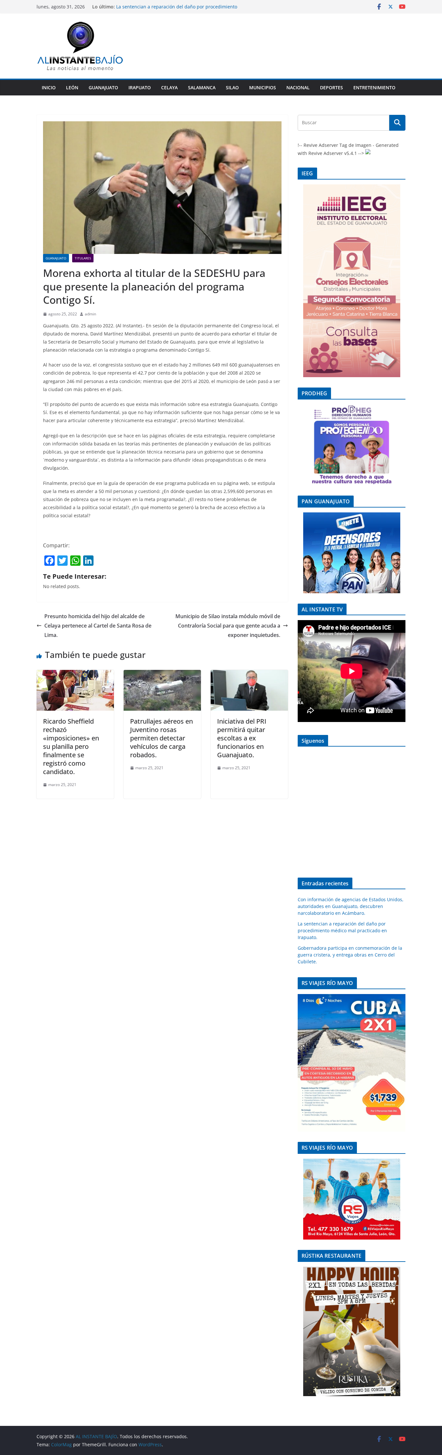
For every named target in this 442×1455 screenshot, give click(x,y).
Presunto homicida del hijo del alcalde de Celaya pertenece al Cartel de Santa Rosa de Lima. (97, 626)
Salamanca (201, 87)
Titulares (83, 258)
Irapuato (139, 87)
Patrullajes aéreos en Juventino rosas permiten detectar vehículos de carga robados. (161, 738)
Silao (232, 87)
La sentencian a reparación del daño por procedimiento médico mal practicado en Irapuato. (342, 930)
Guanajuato (103, 87)
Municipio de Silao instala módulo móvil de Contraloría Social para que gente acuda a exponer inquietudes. (227, 626)
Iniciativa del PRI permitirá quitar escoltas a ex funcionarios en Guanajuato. (241, 738)
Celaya (169, 87)
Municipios (262, 87)
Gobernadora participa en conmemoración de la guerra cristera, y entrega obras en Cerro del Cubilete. (350, 955)
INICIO (49, 87)
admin (90, 314)
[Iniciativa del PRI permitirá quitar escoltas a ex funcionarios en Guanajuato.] (249, 674)
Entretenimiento (374, 87)
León (72, 87)
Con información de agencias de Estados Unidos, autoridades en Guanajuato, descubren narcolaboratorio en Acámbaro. (350, 906)
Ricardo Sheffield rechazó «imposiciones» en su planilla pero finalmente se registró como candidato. (71, 746)
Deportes (331, 87)
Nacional (298, 87)
